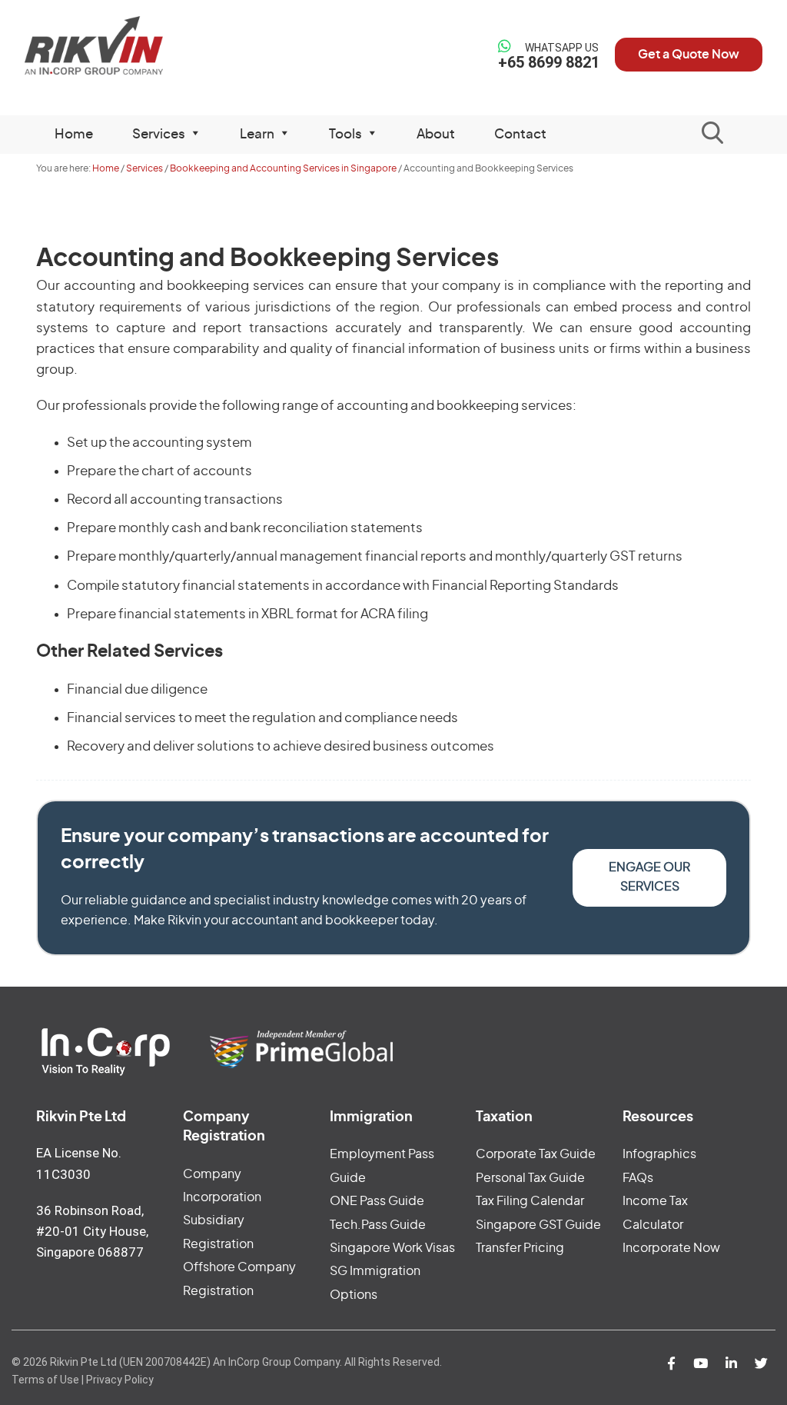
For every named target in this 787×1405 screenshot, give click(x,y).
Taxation (504, 1117)
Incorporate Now (671, 1248)
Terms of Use (45, 1379)
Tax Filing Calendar (530, 1201)
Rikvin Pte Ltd (110, 45)
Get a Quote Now (688, 54)
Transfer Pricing (520, 1248)
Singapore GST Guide (538, 1225)
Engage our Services (649, 877)
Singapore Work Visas (392, 1248)
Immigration (371, 1117)
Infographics (659, 1154)
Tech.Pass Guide (378, 1225)
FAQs (638, 1178)
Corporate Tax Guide (536, 1154)
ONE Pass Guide (377, 1201)
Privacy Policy (120, 1379)
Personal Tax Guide (530, 1178)
